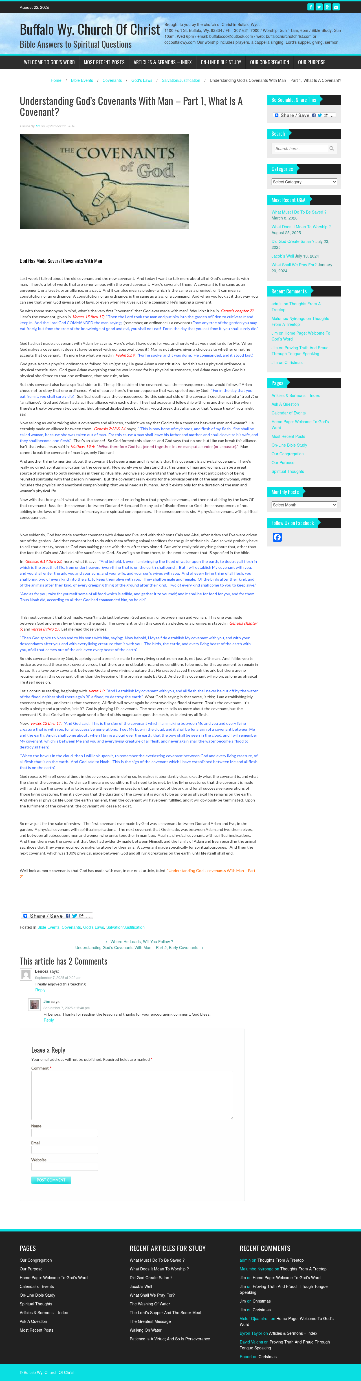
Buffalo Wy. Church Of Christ (90, 29)
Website (39, 1159)
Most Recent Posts (104, 62)
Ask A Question (285, 404)
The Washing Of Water (150, 1304)
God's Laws (141, 80)
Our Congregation (269, 62)
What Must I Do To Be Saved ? (299, 212)
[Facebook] (310, 6)
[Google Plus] (327, 6)
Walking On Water (146, 1330)
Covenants (112, 80)
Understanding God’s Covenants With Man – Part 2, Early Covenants (139, 947)
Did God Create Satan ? (293, 241)
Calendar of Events (289, 413)
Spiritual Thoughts (288, 471)
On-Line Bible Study (221, 62)
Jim (37, 126)
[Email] (336, 6)
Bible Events (82, 80)
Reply (40, 990)
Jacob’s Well (283, 256)
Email (35, 1142)
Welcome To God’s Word (49, 62)
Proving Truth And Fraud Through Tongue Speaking (300, 350)
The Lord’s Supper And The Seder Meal (165, 1312)
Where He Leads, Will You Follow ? (139, 941)
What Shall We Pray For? (294, 264)
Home (56, 80)
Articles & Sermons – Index (163, 62)
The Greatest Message (150, 1321)
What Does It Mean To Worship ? (301, 226)
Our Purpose (311, 62)
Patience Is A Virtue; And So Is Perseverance (170, 1339)
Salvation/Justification (181, 80)
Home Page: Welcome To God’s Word (54, 1277)
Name (36, 1125)
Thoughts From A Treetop (280, 1260)
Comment (41, 1068)
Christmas (294, 362)
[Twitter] (319, 6)
